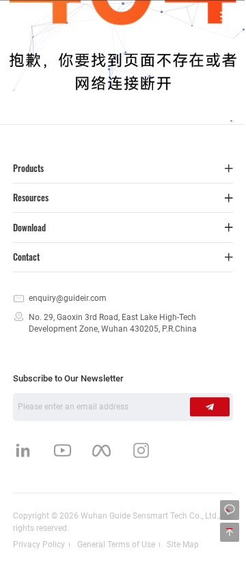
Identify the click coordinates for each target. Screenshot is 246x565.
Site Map (183, 544)
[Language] (176, 16)
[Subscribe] (210, 407)
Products (28, 168)
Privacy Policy (39, 544)
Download (29, 227)
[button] (225, 16)
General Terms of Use (116, 544)
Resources (31, 197)
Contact (26, 256)
